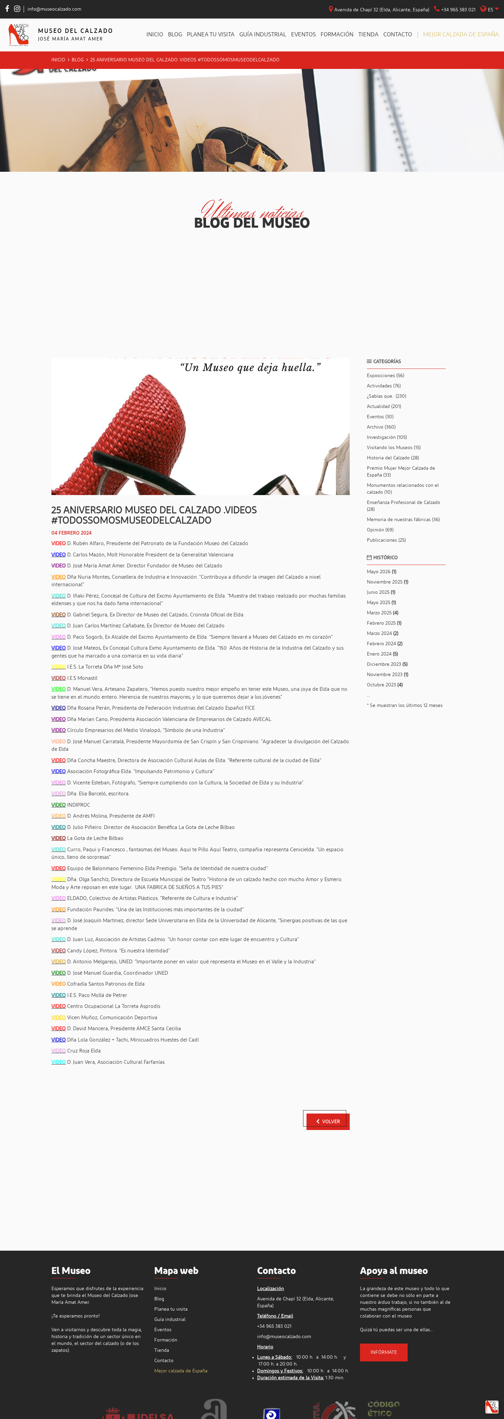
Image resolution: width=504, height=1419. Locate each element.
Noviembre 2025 (387, 582)
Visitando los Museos (394, 447)
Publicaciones (386, 540)
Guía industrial (262, 34)
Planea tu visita (211, 34)
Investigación (387, 437)
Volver (331, 1121)
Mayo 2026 (381, 571)
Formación (337, 34)
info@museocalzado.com (54, 9)
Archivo (381, 427)
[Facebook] (7, 10)
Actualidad (384, 406)
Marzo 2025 (382, 613)
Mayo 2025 (381, 602)
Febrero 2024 (385, 643)
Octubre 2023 (385, 685)
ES (491, 10)
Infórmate (384, 1352)
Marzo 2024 (382, 633)
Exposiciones (385, 375)
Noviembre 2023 (387, 674)
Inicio (154, 34)
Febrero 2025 (384, 623)
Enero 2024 (382, 654)
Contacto (397, 34)
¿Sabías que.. (386, 396)
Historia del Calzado (393, 458)
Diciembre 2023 (387, 664)
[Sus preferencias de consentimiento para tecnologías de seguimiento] (492, 1407)
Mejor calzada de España (461, 34)
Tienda (368, 34)
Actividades (384, 386)
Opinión (380, 530)
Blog (175, 34)
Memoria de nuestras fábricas (403, 519)
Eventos (303, 34)
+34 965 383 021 (458, 10)
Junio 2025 (381, 592)
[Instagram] (17, 10)
